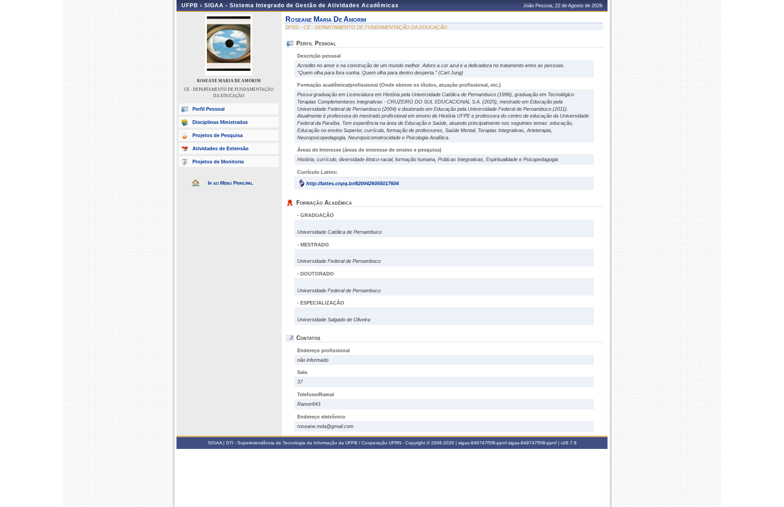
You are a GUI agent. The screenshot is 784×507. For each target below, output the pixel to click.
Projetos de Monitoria (218, 161)
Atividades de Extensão (220, 148)
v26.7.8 (569, 442)
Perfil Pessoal (208, 109)
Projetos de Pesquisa (217, 135)
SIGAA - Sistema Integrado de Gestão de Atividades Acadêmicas (301, 5)
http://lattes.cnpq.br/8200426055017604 (352, 183)
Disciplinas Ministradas (220, 122)
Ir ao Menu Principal (230, 183)
